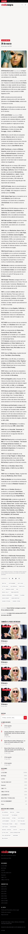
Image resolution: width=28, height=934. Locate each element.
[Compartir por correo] (19, 578)
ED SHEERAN (5, 812)
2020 (4, 900)
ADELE (16, 823)
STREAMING (22, 823)
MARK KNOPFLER (15, 598)
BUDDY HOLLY (5, 592)
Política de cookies (6, 912)
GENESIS (16, 595)
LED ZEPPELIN (13, 586)
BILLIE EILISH (5, 838)
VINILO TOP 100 (5, 879)
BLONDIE (22, 595)
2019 (4, 903)
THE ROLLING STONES (7, 823)
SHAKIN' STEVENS (6, 601)
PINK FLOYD (22, 586)
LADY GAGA (20, 583)
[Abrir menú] (25, 4)
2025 (4, 889)
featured (3, 875)
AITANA (14, 818)
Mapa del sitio (4, 914)
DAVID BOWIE (13, 826)
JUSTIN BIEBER (12, 583)
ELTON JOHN (5, 586)
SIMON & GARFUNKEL (7, 595)
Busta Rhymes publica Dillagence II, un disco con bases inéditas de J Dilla (14, 741)
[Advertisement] (14, 22)
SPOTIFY (15, 829)
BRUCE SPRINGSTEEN (15, 832)
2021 (4, 898)
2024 (3, 891)
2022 (4, 896)
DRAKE (18, 812)
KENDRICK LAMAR (10, 589)
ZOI (24, 927)
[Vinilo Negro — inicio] (7, 5)
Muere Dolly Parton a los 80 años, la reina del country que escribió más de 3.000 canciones (14, 750)
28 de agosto (7, 726)
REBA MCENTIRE (15, 592)
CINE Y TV (3, 877)
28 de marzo (4, 641)
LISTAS (3, 870)
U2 (2, 589)
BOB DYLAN (22, 829)
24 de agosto (8, 763)
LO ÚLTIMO (4, 865)
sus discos (17, 70)
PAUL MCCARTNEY (6, 835)
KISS (17, 589)
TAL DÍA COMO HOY (5, 40)
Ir (25, 717)
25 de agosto (7, 757)
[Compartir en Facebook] (12, 578)
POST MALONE (21, 821)
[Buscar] (22, 4)
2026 (4, 886)
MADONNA (15, 835)
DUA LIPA (13, 821)
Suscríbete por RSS (6, 858)
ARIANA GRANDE (6, 818)
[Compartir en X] (9, 578)
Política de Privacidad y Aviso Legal (10, 910)
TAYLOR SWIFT (5, 815)
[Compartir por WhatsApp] (15, 578)
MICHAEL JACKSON (6, 829)
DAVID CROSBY (5, 598)
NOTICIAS (3, 868)
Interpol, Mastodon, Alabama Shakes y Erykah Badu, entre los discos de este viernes (14, 733)
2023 (3, 893)
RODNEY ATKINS (16, 601)
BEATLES (4, 583)
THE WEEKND (14, 815)
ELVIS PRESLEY (21, 818)
